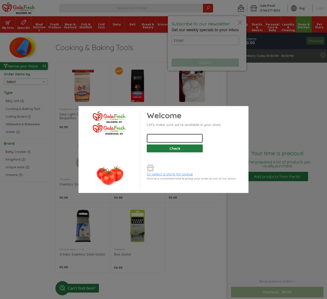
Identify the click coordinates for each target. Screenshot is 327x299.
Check (174, 148)
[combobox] (175, 138)
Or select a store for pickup (170, 174)
